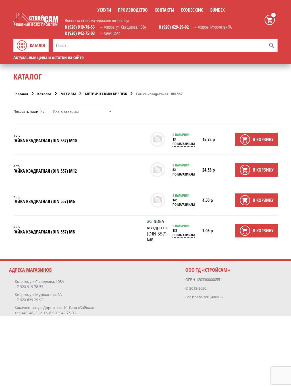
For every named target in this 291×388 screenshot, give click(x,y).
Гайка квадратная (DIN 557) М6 (44, 201)
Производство (133, 10)
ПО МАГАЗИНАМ (183, 143)
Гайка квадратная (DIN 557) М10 (45, 140)
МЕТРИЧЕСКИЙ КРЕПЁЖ (106, 93)
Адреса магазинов (30, 269)
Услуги (104, 10)
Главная (20, 93)
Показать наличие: (29, 111)
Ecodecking (192, 10)
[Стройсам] (35, 24)
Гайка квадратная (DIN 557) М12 (45, 171)
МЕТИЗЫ (68, 93)
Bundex (217, 10)
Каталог (44, 93)
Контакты (164, 10)
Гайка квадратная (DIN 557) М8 (44, 232)
